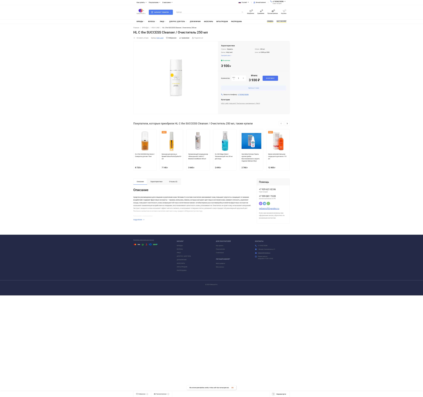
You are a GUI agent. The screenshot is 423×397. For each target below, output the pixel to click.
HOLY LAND (155, 27)
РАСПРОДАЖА (181, 270)
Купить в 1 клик (253, 88)
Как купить (219, 245)
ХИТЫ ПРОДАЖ (182, 267)
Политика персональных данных (143, 240)
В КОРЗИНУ (270, 78)
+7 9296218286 (278, 1)
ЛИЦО (258, 103)
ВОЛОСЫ (180, 249)
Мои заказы (220, 267)
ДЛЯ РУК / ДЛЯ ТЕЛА (184, 256)
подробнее (137, 220)
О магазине (220, 252)
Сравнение (185, 38)
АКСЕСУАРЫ (181, 263)
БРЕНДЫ (145, 27)
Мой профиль (220, 263)
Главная (136, 27)
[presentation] (281, 123)
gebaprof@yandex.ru (269, 208)
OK (232, 388)
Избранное (172, 38)
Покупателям (220, 249)
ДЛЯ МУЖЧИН (181, 259)
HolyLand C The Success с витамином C (242, 103)
